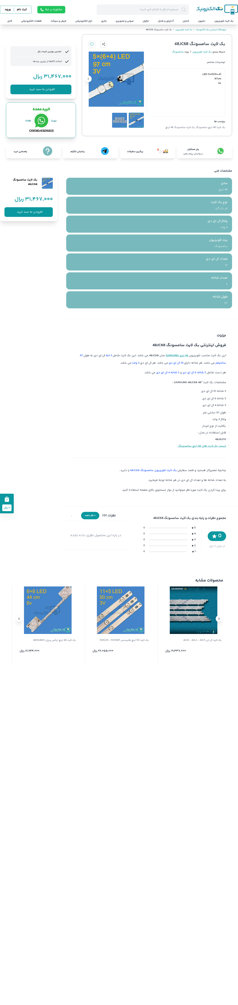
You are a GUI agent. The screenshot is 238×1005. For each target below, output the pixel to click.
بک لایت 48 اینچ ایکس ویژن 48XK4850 (54, 640)
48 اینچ (177, 355)
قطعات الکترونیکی (31, 21)
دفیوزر (201, 21)
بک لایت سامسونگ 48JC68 (159, 29)
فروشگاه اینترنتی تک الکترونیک (209, 29)
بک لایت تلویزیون (224, 21)
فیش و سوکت (58, 21)
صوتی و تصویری (125, 21)
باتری (104, 21)
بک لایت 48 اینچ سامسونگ (210, 127)
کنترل (186, 21)
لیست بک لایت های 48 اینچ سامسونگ (202, 446)
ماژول (146, 21)
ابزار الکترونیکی (83, 21)
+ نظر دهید (90, 515)
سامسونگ (178, 52)
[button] (219, 618)
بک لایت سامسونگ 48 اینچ (180, 127)
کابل (9, 21)
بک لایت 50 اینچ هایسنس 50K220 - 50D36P (124, 640)
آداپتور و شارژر (166, 21)
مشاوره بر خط (53, 9)
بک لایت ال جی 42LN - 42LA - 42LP (202, 640)
